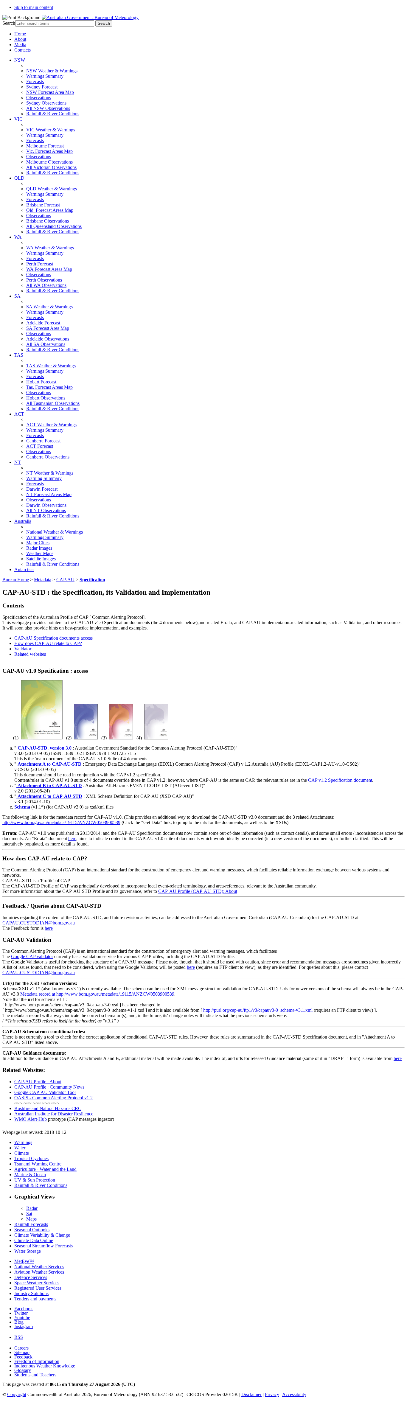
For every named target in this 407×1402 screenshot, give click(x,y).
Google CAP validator (32, 956)
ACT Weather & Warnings (51, 424)
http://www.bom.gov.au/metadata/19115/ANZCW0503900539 (61, 822)
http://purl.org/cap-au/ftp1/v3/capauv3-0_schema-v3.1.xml (258, 1010)
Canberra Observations (47, 456)
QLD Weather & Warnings (51, 188)
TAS (18, 355)
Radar (32, 1208)
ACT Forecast (39, 446)
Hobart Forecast (41, 381)
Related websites (30, 654)
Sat (29, 1213)
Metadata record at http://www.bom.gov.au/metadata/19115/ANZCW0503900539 (97, 994)
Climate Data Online (33, 1240)
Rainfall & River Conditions (52, 113)
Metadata (42, 579)
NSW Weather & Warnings (51, 70)
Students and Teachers (35, 1374)
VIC (18, 119)
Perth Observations (44, 279)
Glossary (22, 1370)
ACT (19, 413)
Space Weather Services (36, 1282)
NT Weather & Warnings (49, 472)
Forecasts (35, 81)
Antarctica (24, 569)
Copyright (16, 1394)
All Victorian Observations (51, 167)
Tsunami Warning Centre (37, 1163)
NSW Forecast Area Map (50, 92)
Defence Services (30, 1277)
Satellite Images (41, 558)
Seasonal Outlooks (31, 1229)
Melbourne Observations (49, 161)
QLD (19, 178)
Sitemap (21, 1352)
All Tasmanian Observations (53, 403)
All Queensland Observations (54, 226)
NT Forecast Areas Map (49, 494)
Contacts (22, 49)
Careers (21, 1347)
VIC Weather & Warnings (50, 129)
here (72, 838)
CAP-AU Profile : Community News (49, 1086)
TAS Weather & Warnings (51, 365)
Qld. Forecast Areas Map (49, 210)
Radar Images (39, 548)
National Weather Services (39, 1266)
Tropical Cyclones (31, 1158)
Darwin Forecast (42, 489)
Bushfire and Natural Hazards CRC (47, 1108)
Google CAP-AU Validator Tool (45, 1092)
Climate (21, 1153)
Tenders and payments (35, 1298)
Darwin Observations (46, 505)
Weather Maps (39, 553)
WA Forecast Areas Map (49, 269)
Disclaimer (251, 1394)
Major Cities (37, 542)
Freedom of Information (36, 1361)
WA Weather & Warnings (50, 247)
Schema (22, 806)
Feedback (23, 1356)
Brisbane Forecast (43, 204)
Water (19, 1147)
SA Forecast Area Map (47, 328)
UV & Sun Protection (34, 1179)
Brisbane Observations (47, 220)
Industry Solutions (31, 1293)
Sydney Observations (46, 102)
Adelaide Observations (47, 338)
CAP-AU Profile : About (37, 1081)
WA (18, 237)
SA (17, 296)
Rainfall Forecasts (31, 1224)
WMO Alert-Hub (30, 1119)
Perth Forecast (39, 263)
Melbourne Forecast (45, 145)
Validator (22, 648)
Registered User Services (37, 1288)
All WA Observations (46, 285)
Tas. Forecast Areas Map (49, 387)
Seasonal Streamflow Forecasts (43, 1245)
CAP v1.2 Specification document (340, 780)
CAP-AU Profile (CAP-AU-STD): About (197, 891)
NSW (19, 60)
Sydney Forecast (42, 86)
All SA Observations (45, 344)
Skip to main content (33, 7)
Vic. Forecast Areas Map (49, 151)
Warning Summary (44, 478)
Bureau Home (15, 579)
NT (17, 462)
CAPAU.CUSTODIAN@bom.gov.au (38, 922)
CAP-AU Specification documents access (53, 638)
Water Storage (27, 1251)
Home (20, 33)
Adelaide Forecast (43, 322)
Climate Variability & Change (42, 1235)
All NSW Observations (48, 108)
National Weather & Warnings (54, 531)
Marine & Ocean (30, 1174)
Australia (22, 521)
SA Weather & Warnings (49, 306)
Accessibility (294, 1394)
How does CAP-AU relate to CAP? (48, 643)
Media (20, 44)
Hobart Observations (45, 397)
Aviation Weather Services (39, 1271)
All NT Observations (46, 510)
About (20, 39)
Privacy (272, 1394)
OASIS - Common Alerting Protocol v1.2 (53, 1097)
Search (8, 23)
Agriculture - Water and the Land (45, 1169)
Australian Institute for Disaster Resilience (53, 1113)
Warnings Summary (44, 76)
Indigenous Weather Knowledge (44, 1365)
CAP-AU (65, 579)
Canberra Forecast (43, 440)
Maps (31, 1218)
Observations (38, 97)
